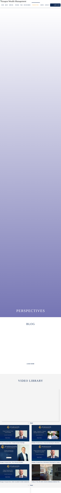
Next (31, 423)
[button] (30, 364)
